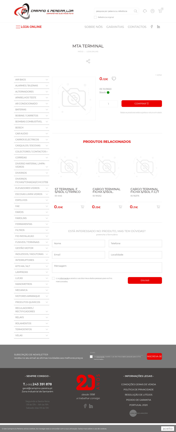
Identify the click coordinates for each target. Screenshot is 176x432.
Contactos (137, 27)
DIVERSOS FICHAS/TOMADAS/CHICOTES (31, 180)
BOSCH (19, 127)
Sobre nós (94, 27)
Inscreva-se (154, 356)
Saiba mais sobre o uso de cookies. (92, 429)
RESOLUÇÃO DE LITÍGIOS (138, 394)
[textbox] (116, 11)
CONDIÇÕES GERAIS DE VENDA (138, 384)
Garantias (115, 27)
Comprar (141, 103)
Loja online (92, 51)
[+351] (37, 384)
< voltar (158, 75)
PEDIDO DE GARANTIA (138, 400)
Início (80, 51)
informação (64, 278)
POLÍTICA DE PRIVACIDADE (139, 389)
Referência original (106, 17)
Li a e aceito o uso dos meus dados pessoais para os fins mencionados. (84, 279)
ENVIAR (145, 280)
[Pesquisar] (135, 11)
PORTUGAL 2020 (138, 405)
